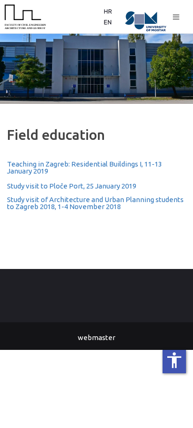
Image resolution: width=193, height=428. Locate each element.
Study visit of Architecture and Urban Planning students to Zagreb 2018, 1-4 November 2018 (95, 203)
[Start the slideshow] (164, 68)
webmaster (96, 337)
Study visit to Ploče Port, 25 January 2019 (71, 185)
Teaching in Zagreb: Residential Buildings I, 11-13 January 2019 (84, 167)
